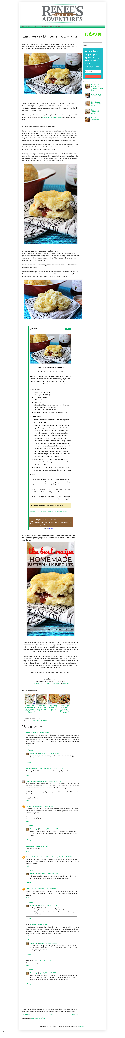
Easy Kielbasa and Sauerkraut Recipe (96, 103)
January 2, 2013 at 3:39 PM (52, 781)
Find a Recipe (26, 26)
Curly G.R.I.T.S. (31, 888)
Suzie (28, 732)
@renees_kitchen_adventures (48, 522)
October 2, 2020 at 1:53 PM (48, 905)
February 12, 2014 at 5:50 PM (62, 857)
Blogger (81, 1026)
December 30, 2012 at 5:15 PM (53, 768)
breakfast (39, 720)
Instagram (55, 683)
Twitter (42, 683)
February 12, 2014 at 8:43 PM (49, 873)
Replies (30, 750)
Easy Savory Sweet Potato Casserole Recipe (53, 708)
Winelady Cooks (31, 806)
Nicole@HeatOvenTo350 (34, 768)
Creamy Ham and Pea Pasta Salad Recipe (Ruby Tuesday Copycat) (30, 709)
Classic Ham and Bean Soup (52, 117)
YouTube (66, 683)
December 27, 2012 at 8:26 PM (40, 732)
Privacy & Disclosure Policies (51, 26)
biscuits (29, 720)
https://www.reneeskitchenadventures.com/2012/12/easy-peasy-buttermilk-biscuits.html (48, 511)
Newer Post (26, 1014)
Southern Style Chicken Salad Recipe (96, 111)
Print (68, 328)
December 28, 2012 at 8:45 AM (49, 753)
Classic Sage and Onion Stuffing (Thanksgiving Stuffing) (64, 709)
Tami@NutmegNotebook (34, 781)
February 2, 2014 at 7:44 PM (48, 829)
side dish (45, 720)
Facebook (35, 683)
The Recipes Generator (53, 528)
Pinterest (48, 683)
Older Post (75, 1014)
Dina (27, 846)
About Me (36, 26)
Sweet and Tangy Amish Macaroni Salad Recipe (42, 708)
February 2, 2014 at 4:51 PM (46, 806)
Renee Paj (33, 753)
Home (51, 1014)
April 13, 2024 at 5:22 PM (43, 960)
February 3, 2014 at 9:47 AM (38, 846)
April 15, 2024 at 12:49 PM (47, 973)
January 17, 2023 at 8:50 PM (39, 924)
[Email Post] (39, 718)
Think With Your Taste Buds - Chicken (39, 857)
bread (34, 720)
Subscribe (92, 76)
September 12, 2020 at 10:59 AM (47, 888)
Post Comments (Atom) (38, 1018)
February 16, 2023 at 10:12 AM (49, 943)
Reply (27, 746)
